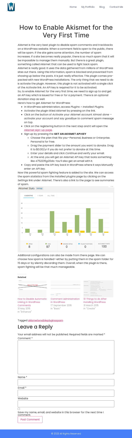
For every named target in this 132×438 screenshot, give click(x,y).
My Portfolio (88, 7)
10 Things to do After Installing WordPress (95, 300)
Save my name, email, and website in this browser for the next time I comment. (61, 413)
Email (22, 388)
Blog (102, 7)
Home (73, 7)
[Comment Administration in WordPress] (65, 288)
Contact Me (116, 7)
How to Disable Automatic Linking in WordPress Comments (32, 302)
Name (22, 377)
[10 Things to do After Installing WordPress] (98, 288)
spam (59, 320)
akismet (33, 320)
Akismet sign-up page (38, 130)
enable (42, 320)
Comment (25, 338)
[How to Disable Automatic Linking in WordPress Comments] (32, 288)
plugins (51, 320)
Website (23, 398)
